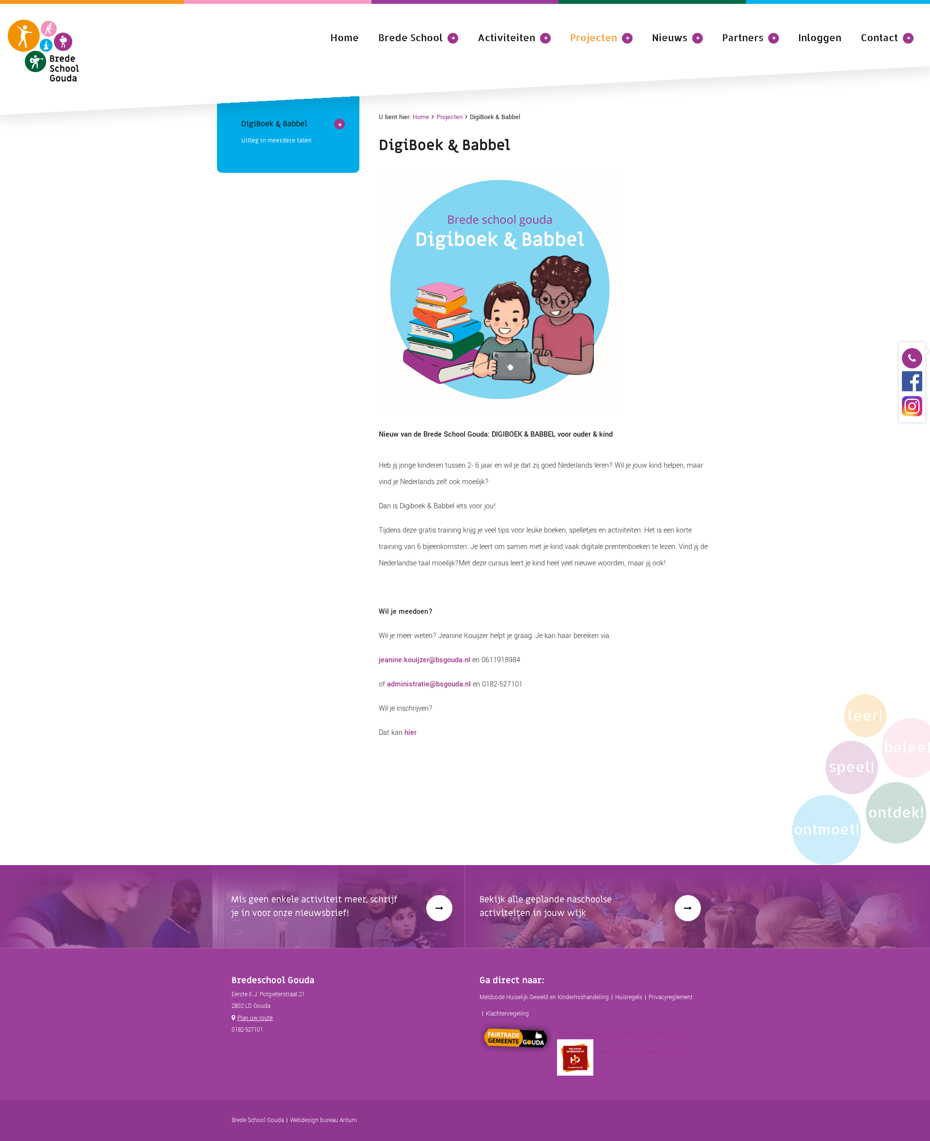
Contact (879, 37)
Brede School (410, 37)
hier (410, 733)
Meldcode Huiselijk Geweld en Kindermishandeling (544, 997)
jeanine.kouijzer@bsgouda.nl (424, 660)
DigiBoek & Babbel (274, 124)
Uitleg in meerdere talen (276, 140)
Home (344, 37)
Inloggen (819, 37)
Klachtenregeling (507, 1014)
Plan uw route (255, 1018)
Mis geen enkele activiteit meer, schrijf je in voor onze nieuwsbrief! (314, 906)
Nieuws (669, 37)
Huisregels (628, 997)
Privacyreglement (671, 997)
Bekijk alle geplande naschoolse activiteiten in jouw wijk (546, 906)
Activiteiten (506, 37)
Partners (742, 37)
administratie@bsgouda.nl (429, 684)
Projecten (593, 37)
